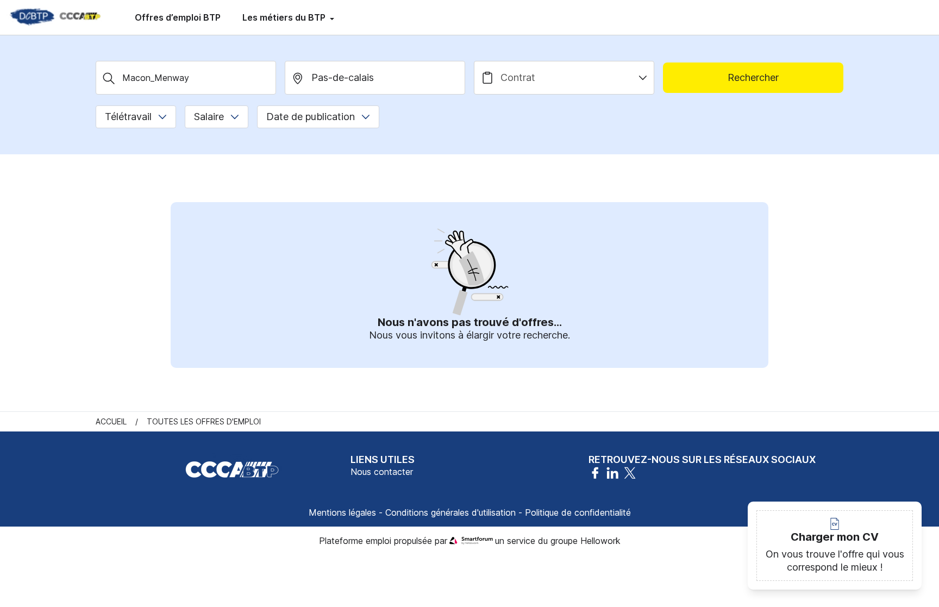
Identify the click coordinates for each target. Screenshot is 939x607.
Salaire (209, 116)
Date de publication (310, 116)
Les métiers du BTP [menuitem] (285, 17)
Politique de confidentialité (578, 512)
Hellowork (600, 540)
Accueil (111, 421)
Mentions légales (342, 512)
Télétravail (128, 116)
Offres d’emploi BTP (178, 17)
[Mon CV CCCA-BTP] (54, 17)
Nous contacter (381, 471)
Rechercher (753, 77)
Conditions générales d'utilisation (450, 512)
